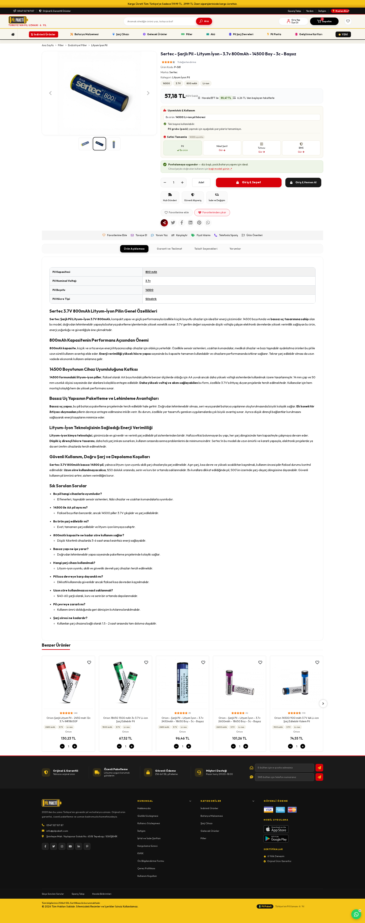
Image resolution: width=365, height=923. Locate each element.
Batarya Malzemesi (212, 815)
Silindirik (151, 299)
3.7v (148, 281)
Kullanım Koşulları (147, 875)
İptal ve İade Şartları (149, 838)
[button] (324, 21)
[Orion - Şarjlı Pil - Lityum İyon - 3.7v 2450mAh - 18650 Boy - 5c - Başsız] (125, 683)
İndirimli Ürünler (209, 808)
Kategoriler (211, 800)
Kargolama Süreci (147, 845)
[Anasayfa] (13, 34)
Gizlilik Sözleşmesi (147, 815)
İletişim (322, 11)
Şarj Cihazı (207, 823)
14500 (149, 290)
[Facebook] (45, 846)
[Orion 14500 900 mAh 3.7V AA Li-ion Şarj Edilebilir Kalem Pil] (239, 683)
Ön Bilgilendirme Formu (150, 860)
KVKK (140, 853)
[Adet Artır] (182, 182)
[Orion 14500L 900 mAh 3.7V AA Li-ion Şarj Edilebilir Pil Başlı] (296, 683)
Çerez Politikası (146, 868)
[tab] (134, 249)
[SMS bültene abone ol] (319, 777)
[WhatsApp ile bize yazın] (356, 914)
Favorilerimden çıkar (214, 212)
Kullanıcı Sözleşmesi (148, 823)
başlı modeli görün (220, 168)
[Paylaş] (164, 222)
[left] (41, 703)
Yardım (309, 11)
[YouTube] (70, 846)
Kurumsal (145, 800)
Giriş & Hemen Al (306, 182)
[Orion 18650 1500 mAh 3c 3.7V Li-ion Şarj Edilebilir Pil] (68, 683)
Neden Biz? (342, 11)
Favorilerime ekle (179, 212)
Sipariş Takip (294, 11)
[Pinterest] (87, 846)
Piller (203, 838)
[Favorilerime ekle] (89, 662)
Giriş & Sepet (251, 182)
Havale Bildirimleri (101, 893)
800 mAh (151, 272)
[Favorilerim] (348, 21)
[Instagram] (62, 846)
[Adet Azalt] (165, 182)
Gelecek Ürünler (210, 830)
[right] (323, 703)
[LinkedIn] (78, 846)
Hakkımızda (144, 808)
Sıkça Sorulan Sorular (53, 893)
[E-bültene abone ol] (319, 767)
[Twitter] (53, 846)
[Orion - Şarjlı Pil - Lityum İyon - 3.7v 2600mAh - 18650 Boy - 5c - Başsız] (182, 683)
